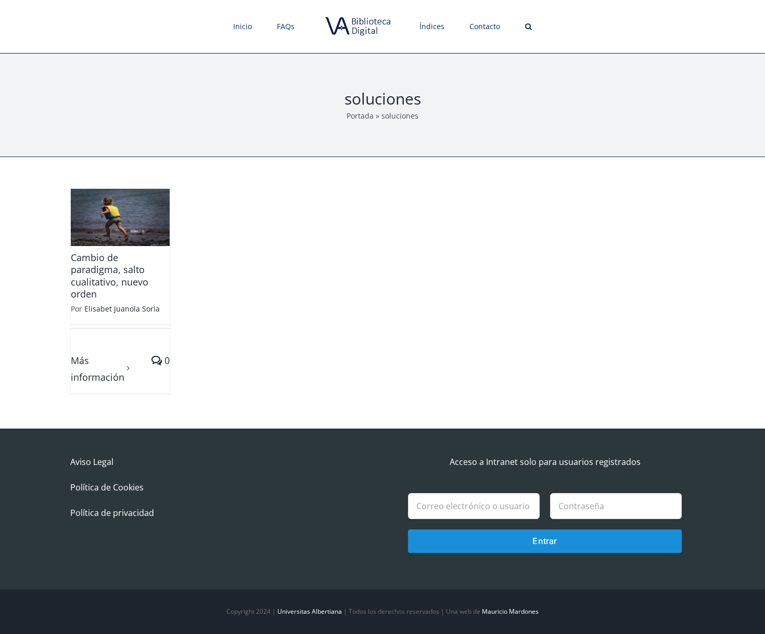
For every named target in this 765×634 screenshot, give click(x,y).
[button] (492, 26)
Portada (360, 116)
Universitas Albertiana (309, 611)
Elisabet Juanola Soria (122, 309)
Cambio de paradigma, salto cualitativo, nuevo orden (109, 275)
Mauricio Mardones (510, 611)
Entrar (544, 541)
